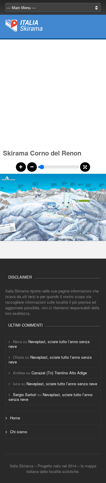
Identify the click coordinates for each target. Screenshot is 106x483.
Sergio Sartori (24, 394)
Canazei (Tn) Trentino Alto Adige (59, 373)
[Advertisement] (53, 92)
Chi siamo (18, 431)
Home (15, 418)
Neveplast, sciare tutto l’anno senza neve (49, 344)
